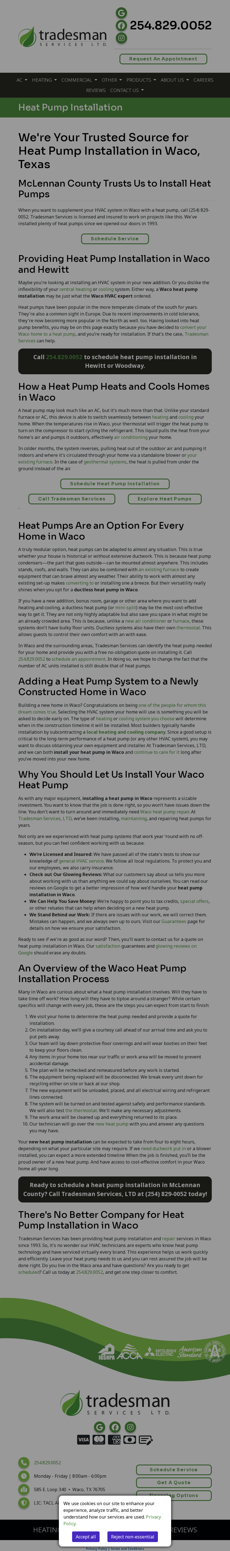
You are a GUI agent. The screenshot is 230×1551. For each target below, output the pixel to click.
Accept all (86, 1537)
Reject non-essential (132, 1537)
